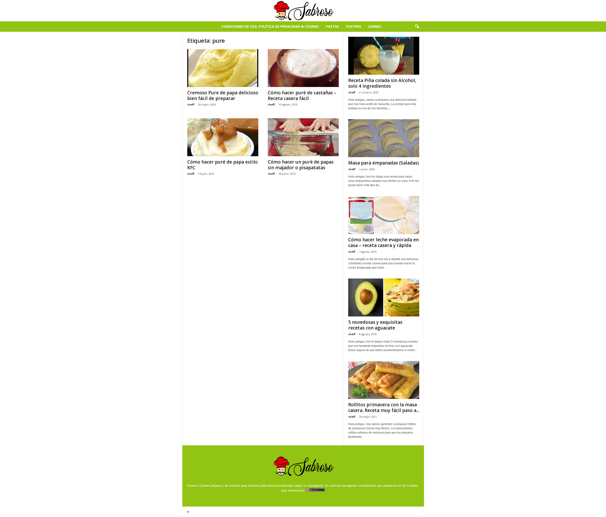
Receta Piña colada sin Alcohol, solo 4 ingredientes (382, 83)
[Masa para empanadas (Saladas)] (383, 138)
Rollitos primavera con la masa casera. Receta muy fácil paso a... (383, 407)
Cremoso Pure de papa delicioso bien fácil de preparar (222, 95)
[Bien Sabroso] (303, 10)
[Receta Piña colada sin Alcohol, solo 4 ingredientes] (383, 56)
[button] (417, 26)
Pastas (332, 26)
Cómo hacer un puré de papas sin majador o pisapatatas (301, 165)
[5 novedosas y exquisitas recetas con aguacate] (383, 297)
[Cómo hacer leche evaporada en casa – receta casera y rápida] (383, 215)
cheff (190, 104)
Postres (353, 26)
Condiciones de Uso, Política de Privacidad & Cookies (270, 26)
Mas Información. (293, 490)
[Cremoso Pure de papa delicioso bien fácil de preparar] (222, 68)
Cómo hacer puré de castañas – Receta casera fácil (302, 95)
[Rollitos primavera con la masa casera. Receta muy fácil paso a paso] (383, 380)
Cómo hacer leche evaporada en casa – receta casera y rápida (383, 242)
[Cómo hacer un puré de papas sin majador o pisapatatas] (303, 137)
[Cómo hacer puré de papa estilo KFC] (222, 137)
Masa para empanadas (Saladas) (383, 163)
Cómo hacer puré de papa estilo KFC (222, 165)
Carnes (374, 26)
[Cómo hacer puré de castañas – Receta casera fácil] (303, 68)
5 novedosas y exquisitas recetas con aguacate (375, 325)
